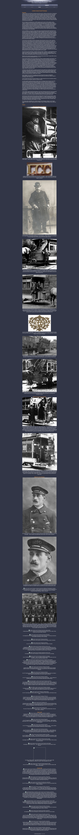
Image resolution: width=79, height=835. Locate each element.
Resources (54, 5)
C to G (32, 7)
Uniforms (47, 5)
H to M (39, 7)
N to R (47, 7)
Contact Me (43, 833)
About (25, 5)
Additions (32, 5)
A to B (25, 7)
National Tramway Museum (48, 705)
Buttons (39, 5)
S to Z (54, 7)
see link (44, 24)
